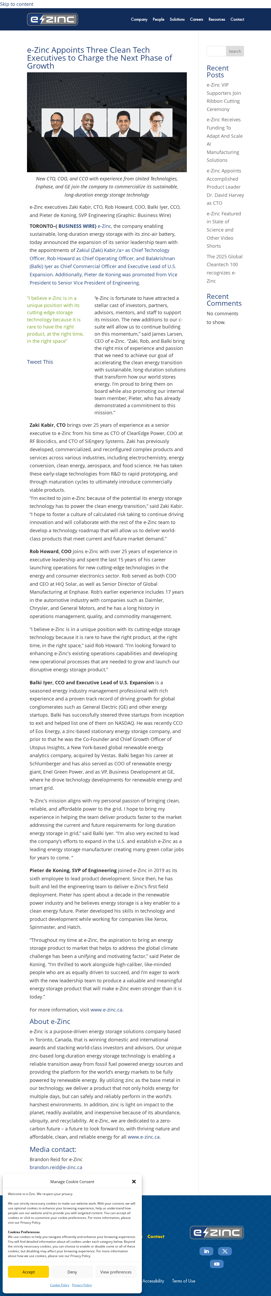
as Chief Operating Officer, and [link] (110, 258)
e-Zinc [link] (104, 226)
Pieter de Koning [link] (102, 274)
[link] (52, 19)
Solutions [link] (177, 19)
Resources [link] (217, 19)
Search (235, 51)
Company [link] (139, 19)
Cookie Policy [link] (59, 1285)
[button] (134, 1181)
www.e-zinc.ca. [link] (144, 1137)
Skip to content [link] (16, 4)
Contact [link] (237, 19)
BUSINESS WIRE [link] (76, 226)
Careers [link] (196, 19)
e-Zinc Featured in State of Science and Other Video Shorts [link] (224, 229)
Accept (28, 1272)
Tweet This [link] (40, 361)
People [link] (158, 19)
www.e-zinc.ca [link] (106, 1009)
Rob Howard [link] (61, 258)
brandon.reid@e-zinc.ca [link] (56, 1167)
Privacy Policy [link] (82, 1285)
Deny (72, 1272)
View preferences (116, 1272)
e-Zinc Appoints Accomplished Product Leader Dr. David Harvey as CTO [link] (225, 186)
